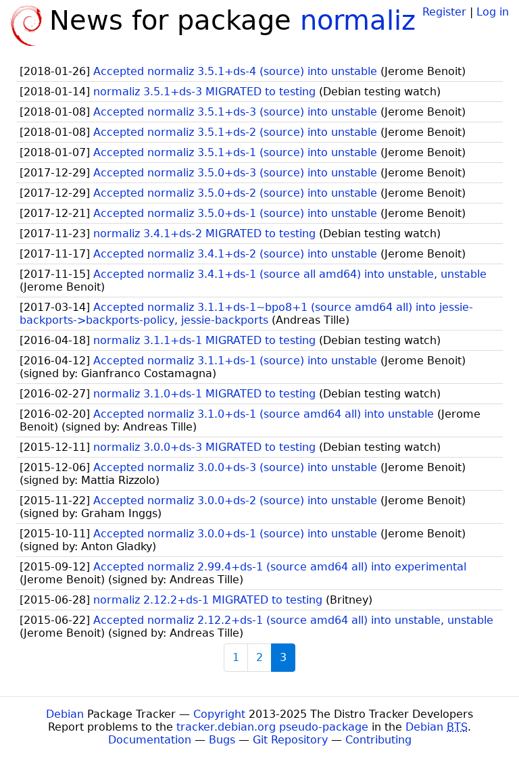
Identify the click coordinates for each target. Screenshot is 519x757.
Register (444, 11)
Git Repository (290, 739)
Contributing (378, 739)
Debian (65, 714)
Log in (492, 11)
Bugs (222, 739)
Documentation (149, 739)
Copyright (219, 714)
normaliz (358, 20)
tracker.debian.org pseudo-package (272, 727)
